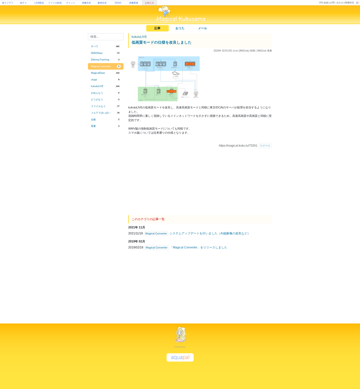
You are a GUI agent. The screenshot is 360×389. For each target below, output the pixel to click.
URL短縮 (323, 2)
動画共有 (102, 2)
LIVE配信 (39, 2)
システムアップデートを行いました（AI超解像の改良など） (210, 233)
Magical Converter (156, 233)
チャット (70, 2)
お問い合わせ (336, 2)
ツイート (265, 145)
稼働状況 (349, 2)
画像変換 (133, 2)
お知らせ (149, 2)
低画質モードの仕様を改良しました (162, 42)
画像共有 (86, 2)
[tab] (106, 46)
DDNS (118, 2)
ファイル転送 (55, 2)
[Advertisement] (106, 191)
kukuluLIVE (139, 36)
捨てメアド (7, 2)
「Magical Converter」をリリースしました (198, 247)
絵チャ (23, 2)
